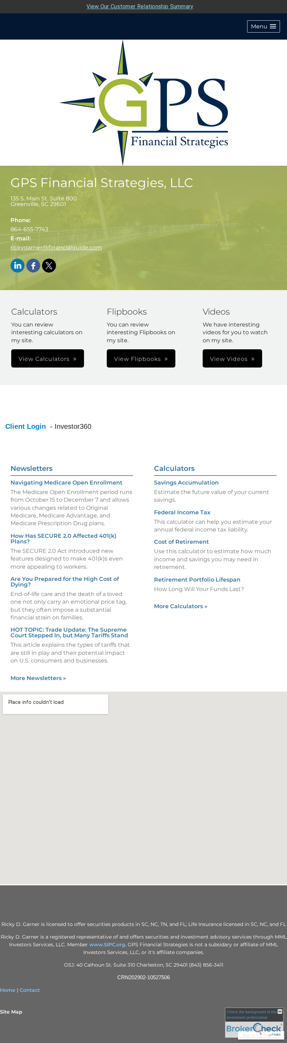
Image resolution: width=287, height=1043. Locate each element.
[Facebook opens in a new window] (33, 266)
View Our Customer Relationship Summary (139, 6)
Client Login (26, 426)
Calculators (174, 468)
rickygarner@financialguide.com (56, 247)
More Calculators (181, 606)
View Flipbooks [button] (137, 359)
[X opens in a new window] (49, 266)
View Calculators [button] (44, 359)
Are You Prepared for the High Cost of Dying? (64, 582)
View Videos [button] (229, 359)
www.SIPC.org (107, 944)
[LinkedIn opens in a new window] (17, 266)
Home (7, 990)
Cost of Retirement (181, 541)
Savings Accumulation (186, 482)
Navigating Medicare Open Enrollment (66, 482)
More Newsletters (38, 678)
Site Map (11, 1012)
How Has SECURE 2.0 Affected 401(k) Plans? (63, 539)
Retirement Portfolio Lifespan (197, 579)
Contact (30, 990)
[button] (263, 26)
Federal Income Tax (182, 512)
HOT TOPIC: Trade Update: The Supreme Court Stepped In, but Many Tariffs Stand (69, 632)
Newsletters (31, 468)
